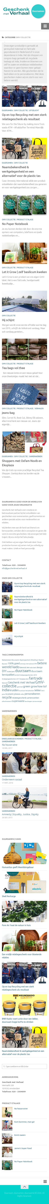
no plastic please (12, 694)
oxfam (22, 694)
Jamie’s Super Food (23, 1148)
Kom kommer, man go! (24, 1122)
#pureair (4, 664)
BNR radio (30, 667)
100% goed (14, 663)
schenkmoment (7, 701)
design (39, 667)
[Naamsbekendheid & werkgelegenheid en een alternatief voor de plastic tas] (24, 148)
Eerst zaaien (19, 1135)
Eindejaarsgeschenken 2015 (28, 675)
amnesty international (27, 664)
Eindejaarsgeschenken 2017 (10, 679)
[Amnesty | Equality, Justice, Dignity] (24, 797)
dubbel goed (11, 671)
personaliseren (32, 693)
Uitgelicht (34, 110)
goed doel (20, 687)
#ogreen (41, 660)
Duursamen (7, 110)
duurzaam (23, 671)
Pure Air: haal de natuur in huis (16, 925)
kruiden (14, 690)
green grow (30, 686)
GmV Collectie (21, 110)
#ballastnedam (6, 660)
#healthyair (34, 660)
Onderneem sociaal (12, 779)
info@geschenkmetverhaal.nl (14, 568)
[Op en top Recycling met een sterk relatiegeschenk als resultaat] (24, 96)
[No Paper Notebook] (24, 205)
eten (27, 679)
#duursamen (15, 660)
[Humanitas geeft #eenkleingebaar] (24, 853)
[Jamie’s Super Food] (7, 1152)
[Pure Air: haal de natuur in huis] (24, 911)
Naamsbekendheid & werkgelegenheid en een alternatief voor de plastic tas (21, 171)
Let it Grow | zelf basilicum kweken (24, 272)
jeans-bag (8, 412)
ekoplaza (22, 679)
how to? (42, 686)
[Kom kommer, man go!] (7, 1125)
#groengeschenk (25, 660)
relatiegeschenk (19, 698)
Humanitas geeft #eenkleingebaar (18, 867)
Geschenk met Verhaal (21, 682)
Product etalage (25, 220)
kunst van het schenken (26, 690)
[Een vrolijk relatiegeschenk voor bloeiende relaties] (24, 940)
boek (34, 667)
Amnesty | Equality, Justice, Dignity (20, 814)
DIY (4, 671)
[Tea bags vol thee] (24, 349)
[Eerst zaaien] (7, 1138)
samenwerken (33, 698)
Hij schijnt (8, 320)
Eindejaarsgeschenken (12, 739)
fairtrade (35, 678)
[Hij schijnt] (24, 301)
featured (4, 683)
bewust (23, 667)
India (5, 690)
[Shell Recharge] (24, 882)
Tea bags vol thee (13, 368)
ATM (35, 664)
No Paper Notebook (15, 223)
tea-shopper (28, 701)
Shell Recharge (9, 896)
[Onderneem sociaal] (24, 763)
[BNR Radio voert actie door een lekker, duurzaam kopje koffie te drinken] (24, 1005)
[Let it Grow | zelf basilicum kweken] (24, 253)
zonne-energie (37, 701)
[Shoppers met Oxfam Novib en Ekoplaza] (24, 442)
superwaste (18, 701)
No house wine (9, 744)
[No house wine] (24, 725)
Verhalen (39, 408)
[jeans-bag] (24, 394)
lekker (37, 690)
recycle (7, 697)
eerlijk (17, 675)
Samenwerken (35, 456)
